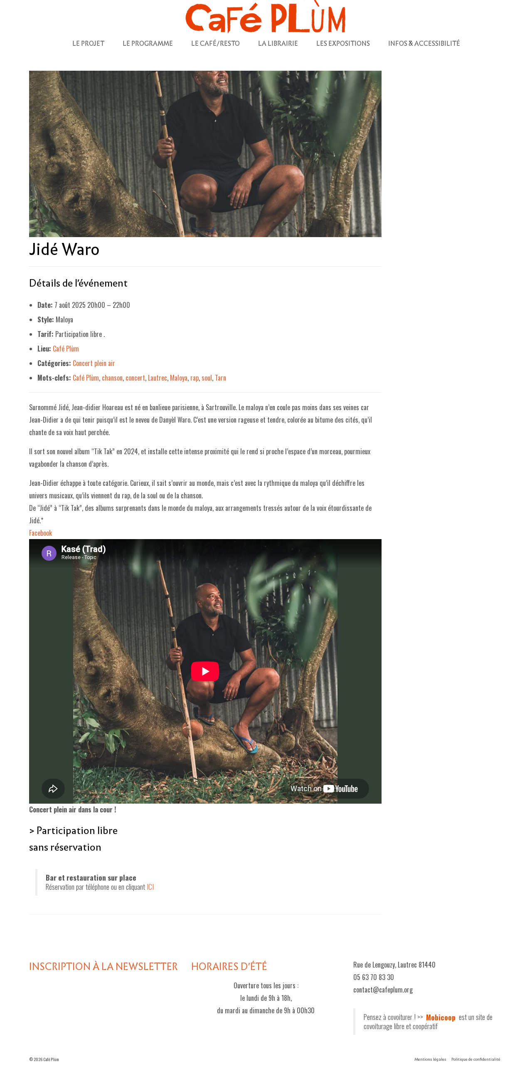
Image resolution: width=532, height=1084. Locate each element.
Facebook (40, 533)
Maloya (178, 378)
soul (207, 378)
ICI (150, 886)
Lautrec (157, 378)
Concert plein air (94, 363)
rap (194, 378)
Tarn (220, 378)
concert (135, 378)
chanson (112, 378)
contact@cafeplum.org (383, 990)
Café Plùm (66, 349)
